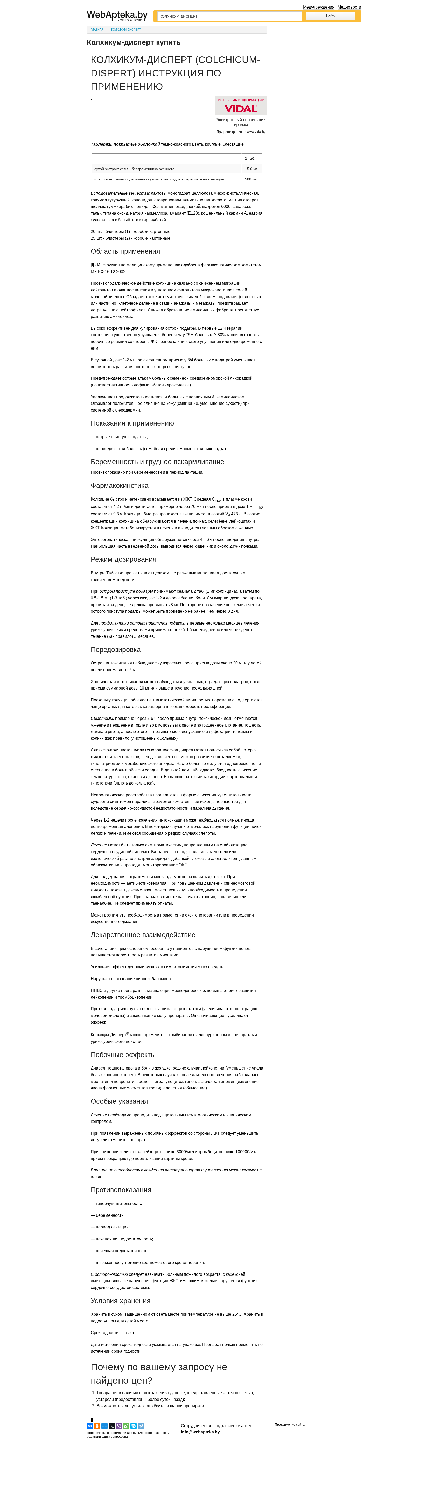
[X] (112, 1426)
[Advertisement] (318, 58)
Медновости (349, 7)
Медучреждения (318, 7)
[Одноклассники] (97, 1426)
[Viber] (119, 1426)
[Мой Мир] (104, 1426)
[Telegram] (141, 1426)
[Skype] (133, 1426)
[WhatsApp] (126, 1426)
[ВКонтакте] (90, 1426)
